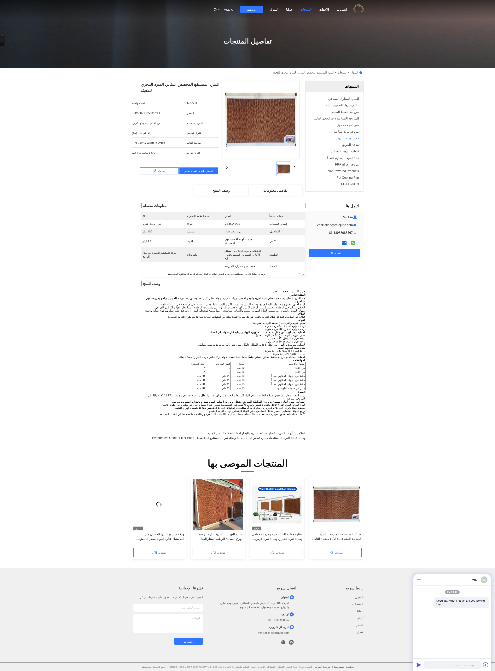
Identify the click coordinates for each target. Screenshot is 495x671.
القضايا (359, 625)
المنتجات (306, 9)
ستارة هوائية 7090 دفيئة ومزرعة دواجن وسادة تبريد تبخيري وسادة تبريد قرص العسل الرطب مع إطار (277, 537)
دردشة (251, 9)
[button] (357, 514)
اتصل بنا (342, 9)
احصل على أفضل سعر (198, 170)
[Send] (419, 665)
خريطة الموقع (323, 666)
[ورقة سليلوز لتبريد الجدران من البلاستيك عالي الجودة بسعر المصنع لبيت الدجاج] (158, 504)
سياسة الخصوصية (344, 666)
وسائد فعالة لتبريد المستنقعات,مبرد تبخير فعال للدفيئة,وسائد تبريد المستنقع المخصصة (251, 438)
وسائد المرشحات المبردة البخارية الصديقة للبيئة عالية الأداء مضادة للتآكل (337, 536)
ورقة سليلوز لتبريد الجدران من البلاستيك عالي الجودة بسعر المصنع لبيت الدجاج (161, 537)
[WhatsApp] (353, 243)
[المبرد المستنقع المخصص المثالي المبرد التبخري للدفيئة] (260, 120)
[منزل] (358, 9)
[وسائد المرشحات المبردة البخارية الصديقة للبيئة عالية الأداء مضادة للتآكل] (336, 504)
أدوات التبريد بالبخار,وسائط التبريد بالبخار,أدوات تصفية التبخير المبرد (250, 433)
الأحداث (324, 9)
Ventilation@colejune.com (335, 225)
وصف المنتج (221, 190)
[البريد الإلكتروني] (344, 243)
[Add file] (485, 665)
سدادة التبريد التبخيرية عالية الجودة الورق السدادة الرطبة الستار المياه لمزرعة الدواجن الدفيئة (221, 537)
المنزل (274, 9)
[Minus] (418, 579)
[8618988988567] (283, 643)
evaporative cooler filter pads (173, 438)
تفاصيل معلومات (275, 190)
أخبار (360, 618)
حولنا (289, 9)
